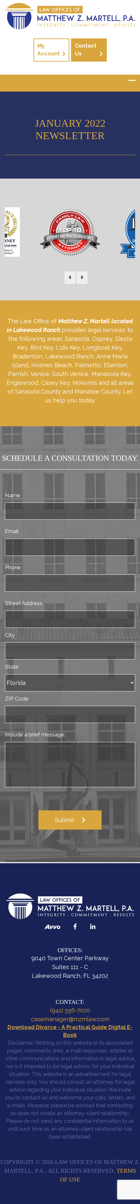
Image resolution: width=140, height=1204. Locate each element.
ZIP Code (17, 698)
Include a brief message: (35, 734)
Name (13, 495)
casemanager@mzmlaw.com (70, 1019)
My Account (48, 50)
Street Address (23, 603)
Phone (13, 567)
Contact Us (85, 50)
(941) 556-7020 (70, 1010)
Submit (64, 820)
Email (12, 531)
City (10, 635)
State (12, 666)
